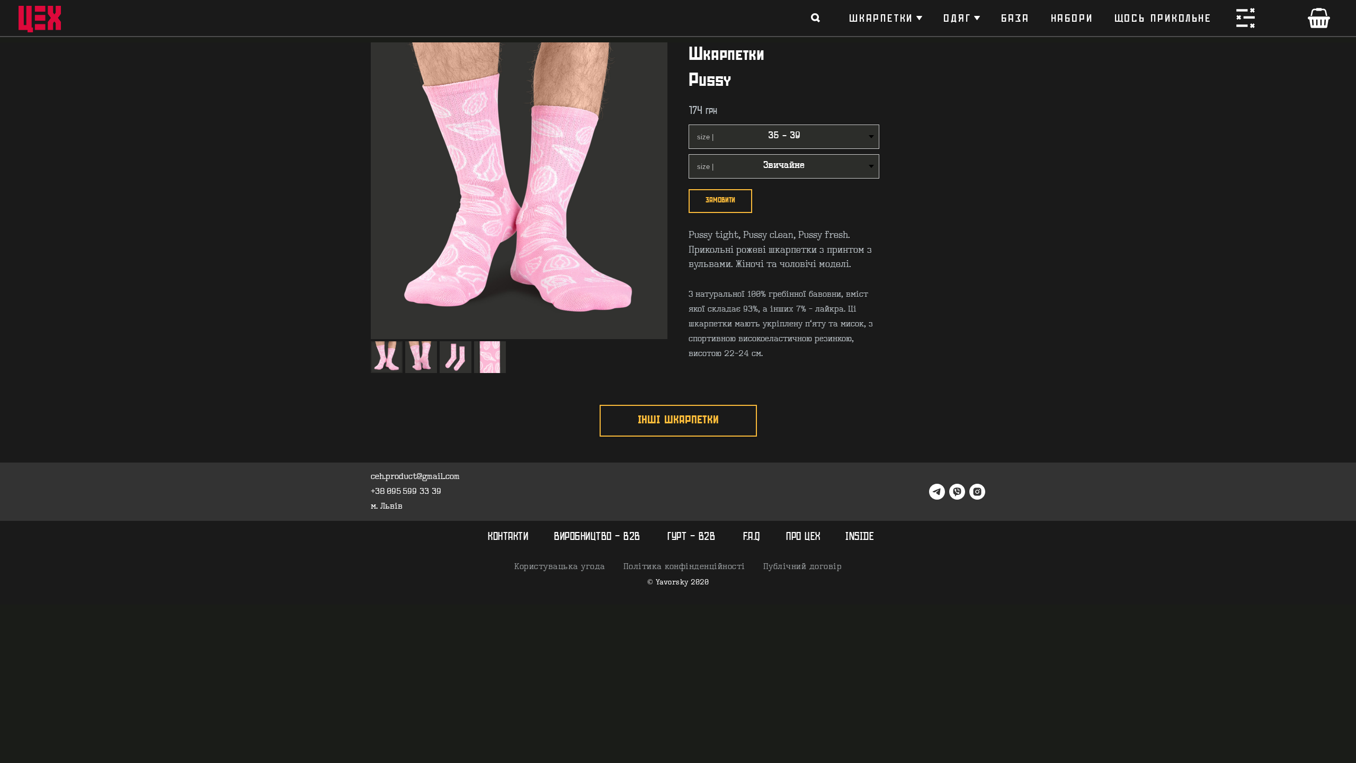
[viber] (957, 492)
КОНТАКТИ (508, 537)
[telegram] (937, 492)
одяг (957, 18)
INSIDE (859, 537)
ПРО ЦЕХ (803, 537)
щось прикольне (1163, 18)
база (1015, 18)
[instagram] (977, 492)
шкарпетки (881, 18)
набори (1072, 18)
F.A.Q (751, 537)
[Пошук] (816, 18)
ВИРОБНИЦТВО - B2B (597, 537)
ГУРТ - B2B (691, 537)
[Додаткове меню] (1245, 18)
